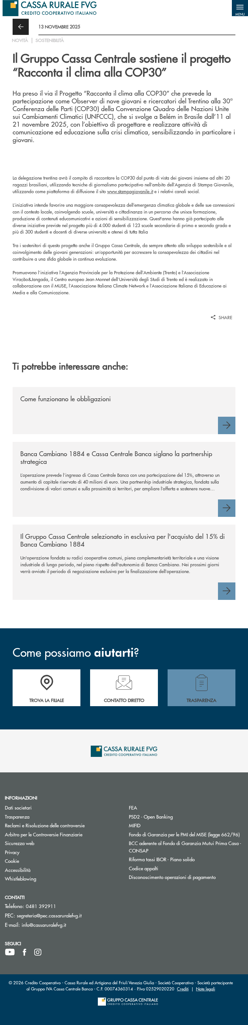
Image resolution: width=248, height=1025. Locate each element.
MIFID (159, 825)
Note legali (205, 989)
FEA (157, 807)
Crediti (183, 989)
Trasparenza (41, 816)
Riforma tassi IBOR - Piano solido (186, 859)
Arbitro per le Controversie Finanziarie (62, 834)
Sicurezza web (44, 843)
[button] (240, 8)
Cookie (36, 860)
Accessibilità (42, 869)
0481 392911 (41, 906)
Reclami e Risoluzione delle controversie (62, 825)
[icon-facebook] (24, 952)
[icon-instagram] (37, 952)
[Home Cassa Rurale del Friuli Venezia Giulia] (49, 8)
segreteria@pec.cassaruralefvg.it (49, 915)
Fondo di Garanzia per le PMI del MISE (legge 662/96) (186, 834)
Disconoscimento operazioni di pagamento (186, 876)
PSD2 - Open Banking (175, 816)
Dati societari (42, 807)
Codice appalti (168, 868)
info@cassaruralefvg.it (44, 924)
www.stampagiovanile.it (130, 191)
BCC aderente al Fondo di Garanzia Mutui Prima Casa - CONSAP (185, 847)
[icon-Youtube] (10, 952)
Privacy (36, 852)
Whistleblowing (45, 878)
